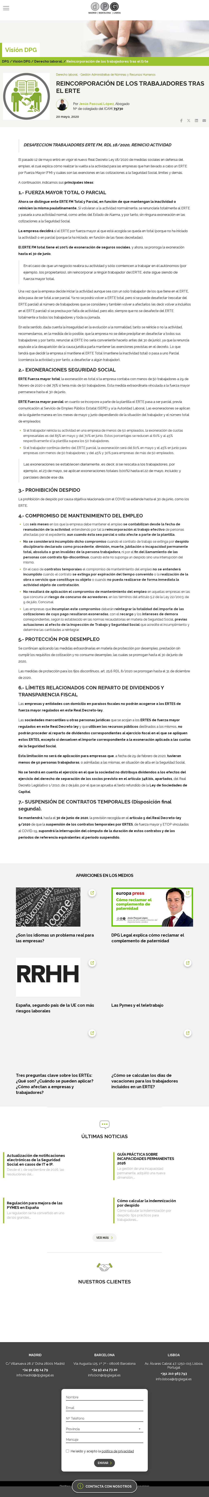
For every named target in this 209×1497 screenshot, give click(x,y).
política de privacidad (118, 1451)
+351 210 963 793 (174, 1373)
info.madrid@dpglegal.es (35, 1375)
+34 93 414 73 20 (104, 1370)
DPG (5, 61)
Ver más (102, 1237)
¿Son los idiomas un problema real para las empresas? (55, 938)
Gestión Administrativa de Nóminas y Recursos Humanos (118, 74)
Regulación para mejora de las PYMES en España (34, 1205)
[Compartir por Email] (204, 121)
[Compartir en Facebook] (181, 121)
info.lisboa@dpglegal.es (174, 1379)
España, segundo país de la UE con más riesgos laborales (55, 1008)
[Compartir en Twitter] (188, 121)
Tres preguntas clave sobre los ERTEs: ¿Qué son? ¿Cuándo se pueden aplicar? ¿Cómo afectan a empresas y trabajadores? (54, 1084)
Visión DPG (21, 61)
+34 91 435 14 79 (35, 1370)
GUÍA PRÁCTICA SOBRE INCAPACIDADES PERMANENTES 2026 (145, 1158)
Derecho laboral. (48, 61)
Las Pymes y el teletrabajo (137, 1005)
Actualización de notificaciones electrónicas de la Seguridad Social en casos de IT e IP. (36, 1159)
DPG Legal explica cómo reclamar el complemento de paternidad (147, 938)
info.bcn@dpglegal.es (104, 1375)
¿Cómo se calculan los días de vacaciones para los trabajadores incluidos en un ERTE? (144, 1081)
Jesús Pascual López (96, 104)
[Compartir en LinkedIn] (196, 121)
